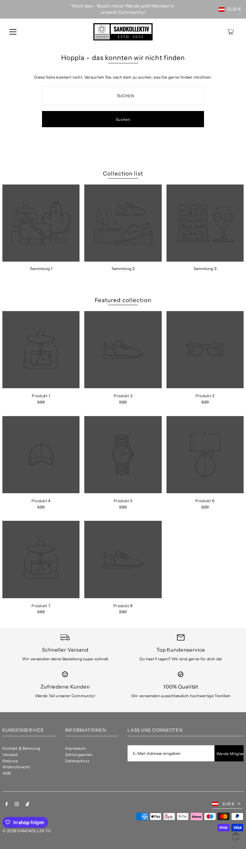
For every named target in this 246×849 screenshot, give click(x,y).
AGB (6, 773)
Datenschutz (77, 760)
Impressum (75, 748)
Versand (10, 754)
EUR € (235, 9)
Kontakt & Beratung (21, 748)
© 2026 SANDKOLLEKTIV (26, 830)
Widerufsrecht (16, 766)
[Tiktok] (27, 805)
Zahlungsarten (79, 754)
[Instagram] (17, 805)
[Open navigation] (12, 31)
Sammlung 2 (123, 268)
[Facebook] (6, 805)
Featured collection (123, 300)
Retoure (10, 760)
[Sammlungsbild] (41, 223)
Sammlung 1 (41, 268)
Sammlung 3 (205, 268)
